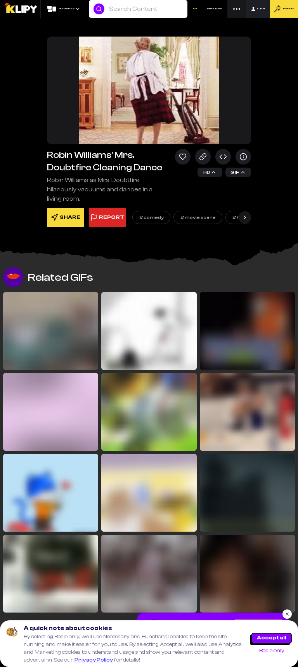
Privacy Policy (93, 660)
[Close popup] (287, 614)
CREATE (288, 8)
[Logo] (20, 9)
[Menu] (236, 9)
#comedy (151, 217)
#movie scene (198, 217)
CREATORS (214, 8)
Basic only (271, 651)
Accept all (271, 638)
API (195, 8)
